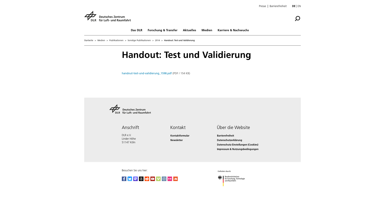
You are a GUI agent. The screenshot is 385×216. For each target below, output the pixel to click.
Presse (262, 6)
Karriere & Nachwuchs (233, 30)
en (299, 6)
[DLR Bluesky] (130, 180)
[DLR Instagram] (164, 180)
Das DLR (136, 30)
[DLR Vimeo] (158, 180)
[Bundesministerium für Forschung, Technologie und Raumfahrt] (234, 189)
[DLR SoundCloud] (175, 180)
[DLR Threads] (141, 180)
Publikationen (116, 40)
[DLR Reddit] (147, 180)
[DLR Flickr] (170, 180)
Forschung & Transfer (162, 30)
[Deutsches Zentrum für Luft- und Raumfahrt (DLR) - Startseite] (108, 18)
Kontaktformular (179, 135)
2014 (157, 40)
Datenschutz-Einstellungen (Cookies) (237, 144)
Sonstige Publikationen (139, 40)
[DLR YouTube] (152, 180)
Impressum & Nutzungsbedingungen (238, 149)
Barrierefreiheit (278, 6)
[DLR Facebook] (124, 180)
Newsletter (176, 140)
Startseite (88, 40)
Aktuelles (189, 30)
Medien (207, 30)
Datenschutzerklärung (229, 140)
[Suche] (298, 18)
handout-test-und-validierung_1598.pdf (147, 73)
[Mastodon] (135, 180)
